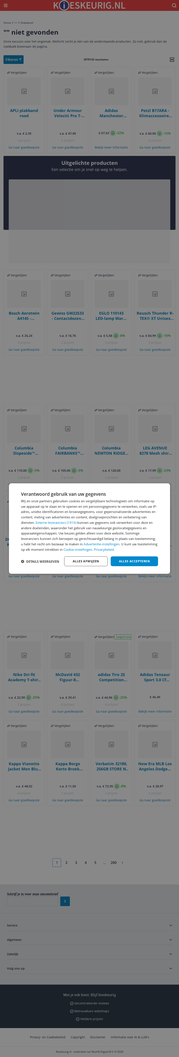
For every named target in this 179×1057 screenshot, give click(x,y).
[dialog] (89, 528)
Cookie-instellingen (78, 549)
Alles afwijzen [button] (86, 561)
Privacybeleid (104, 549)
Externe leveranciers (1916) (56, 522)
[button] (40, 561)
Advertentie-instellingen (101, 544)
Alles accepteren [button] (134, 561)
